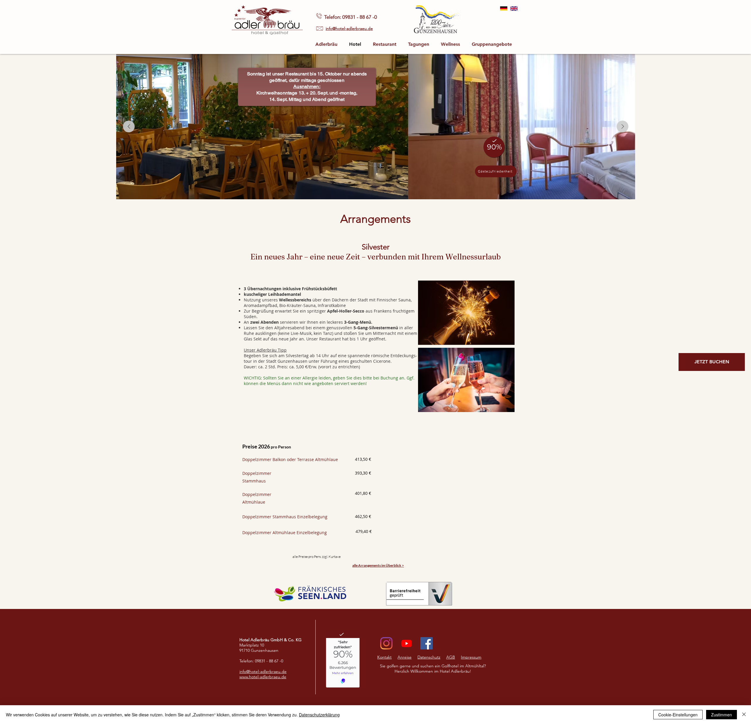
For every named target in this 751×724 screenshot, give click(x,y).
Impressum (471, 657)
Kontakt (384, 657)
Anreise (405, 657)
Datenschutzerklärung (319, 715)
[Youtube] (406, 643)
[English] (514, 8)
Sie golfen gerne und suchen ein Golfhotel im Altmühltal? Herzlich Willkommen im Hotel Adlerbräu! (433, 668)
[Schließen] (743, 714)
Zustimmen (721, 715)
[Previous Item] (129, 126)
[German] (504, 8)
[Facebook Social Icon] (426, 643)
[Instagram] (386, 643)
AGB (450, 657)
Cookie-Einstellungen (678, 715)
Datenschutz (428, 657)
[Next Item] (622, 126)
